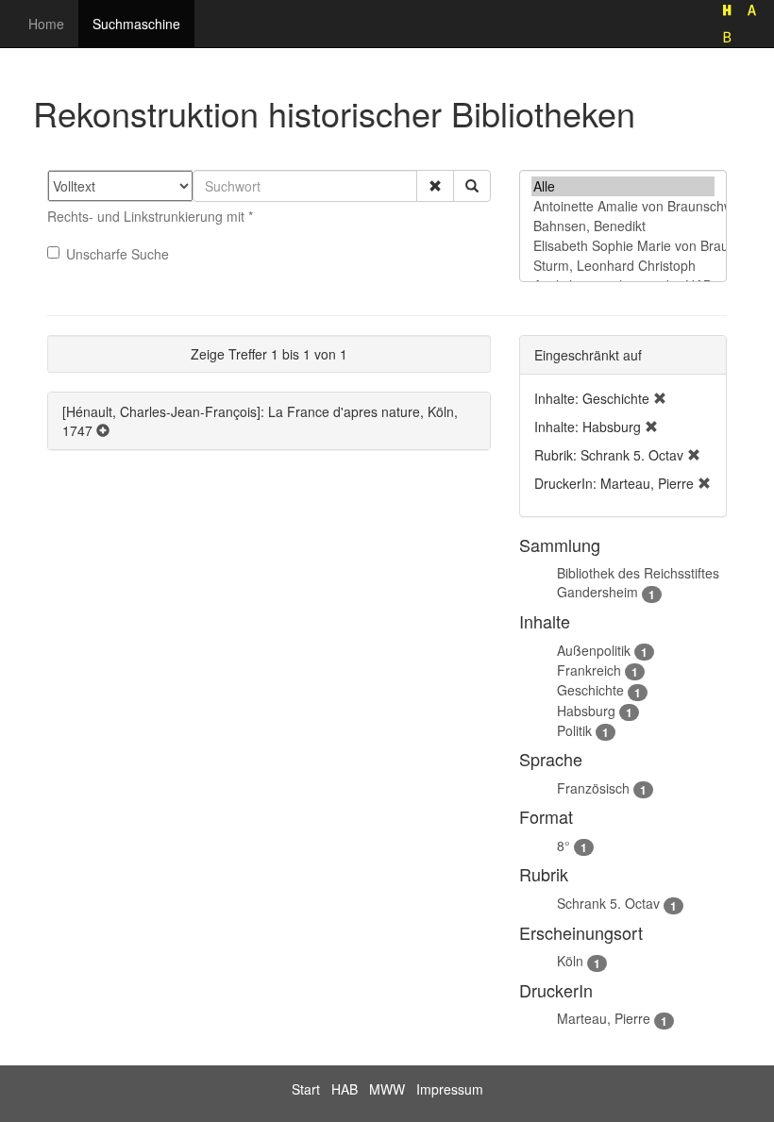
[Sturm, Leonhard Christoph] (623, 266)
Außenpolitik (594, 650)
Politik (574, 730)
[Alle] (623, 186)
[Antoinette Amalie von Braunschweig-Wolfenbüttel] (623, 206)
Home (46, 23)
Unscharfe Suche (117, 253)
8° (563, 845)
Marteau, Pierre (603, 1018)
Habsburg (586, 710)
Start (306, 1089)
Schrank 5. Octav (608, 903)
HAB (344, 1089)
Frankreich (589, 670)
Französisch (593, 788)
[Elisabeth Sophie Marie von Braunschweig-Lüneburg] (623, 246)
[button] (435, 186)
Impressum (449, 1089)
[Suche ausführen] (472, 186)
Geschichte (590, 689)
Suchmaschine (136, 23)
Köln (570, 960)
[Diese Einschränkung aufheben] (659, 398)
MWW (387, 1089)
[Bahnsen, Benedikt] (623, 226)
